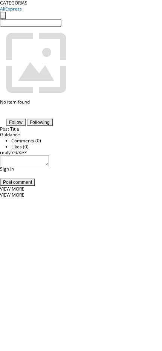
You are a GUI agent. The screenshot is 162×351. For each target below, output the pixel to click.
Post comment (17, 182)
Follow (16, 122)
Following (40, 122)
